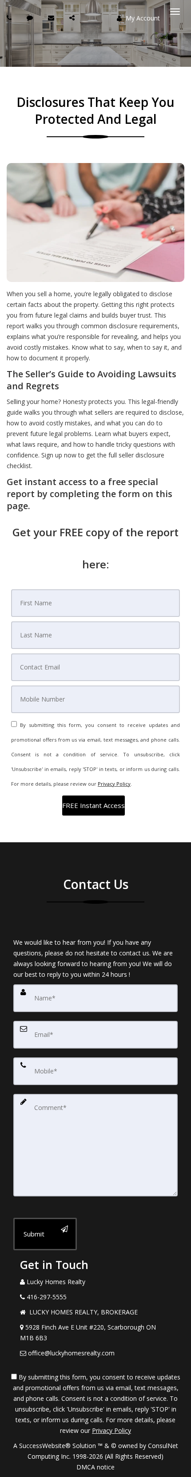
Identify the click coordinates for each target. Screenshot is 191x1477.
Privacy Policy (114, 783)
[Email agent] (52, 17)
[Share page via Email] (73, 17)
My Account (142, 18)
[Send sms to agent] (31, 17)
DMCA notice (95, 1467)
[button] (93, 806)
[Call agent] (10, 17)
